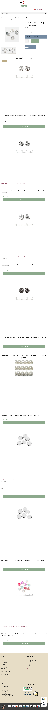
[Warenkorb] (44, 10)
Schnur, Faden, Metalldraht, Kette (8, 691)
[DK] (34, 9)
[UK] (37, 9)
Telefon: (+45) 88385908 (6, 667)
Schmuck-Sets (5, 687)
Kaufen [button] (35, 41)
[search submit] (46, 13)
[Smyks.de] (24, 3)
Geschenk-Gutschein (6, 694)
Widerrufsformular (32, 663)
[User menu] (39, 10)
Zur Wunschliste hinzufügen (28, 46)
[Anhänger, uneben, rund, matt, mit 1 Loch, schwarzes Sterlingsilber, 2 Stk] (24, 304)
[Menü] (42, 697)
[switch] (44, 705)
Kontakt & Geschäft (32, 660)
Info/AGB (30, 661)
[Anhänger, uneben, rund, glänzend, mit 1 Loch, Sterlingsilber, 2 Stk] (24, 157)
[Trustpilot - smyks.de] (28, 689)
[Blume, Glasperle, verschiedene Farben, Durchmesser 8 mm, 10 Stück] (24, 600)
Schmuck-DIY (24, 6)
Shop (29, 664)
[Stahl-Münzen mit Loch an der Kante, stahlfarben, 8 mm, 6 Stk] (24, 527)
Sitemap (29, 668)
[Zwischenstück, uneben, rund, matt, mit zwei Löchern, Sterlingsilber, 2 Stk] (24, 82)
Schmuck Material (5, 690)
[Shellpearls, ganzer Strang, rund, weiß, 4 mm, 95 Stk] (24, 382)
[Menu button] (46, 10)
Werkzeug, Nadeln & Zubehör (8, 693)
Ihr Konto (30, 667)
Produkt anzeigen (24, 126)
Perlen (3, 689)
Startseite (30, 659)
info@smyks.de (4, 668)
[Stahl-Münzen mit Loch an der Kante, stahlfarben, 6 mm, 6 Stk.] (24, 454)
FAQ (29, 665)
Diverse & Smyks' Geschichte (8, 695)
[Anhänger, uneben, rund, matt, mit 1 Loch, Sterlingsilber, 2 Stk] (24, 231)
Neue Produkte (5, 686)
